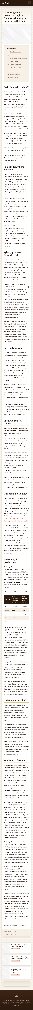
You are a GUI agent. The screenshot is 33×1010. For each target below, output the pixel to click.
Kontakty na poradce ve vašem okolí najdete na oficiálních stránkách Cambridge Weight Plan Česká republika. (16, 518)
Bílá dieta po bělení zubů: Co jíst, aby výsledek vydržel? (20, 945)
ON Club (6, 3)
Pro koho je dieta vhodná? (16, 64)
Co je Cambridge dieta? (15, 51)
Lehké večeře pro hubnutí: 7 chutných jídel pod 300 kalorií (20, 957)
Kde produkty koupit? (15, 67)
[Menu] (29, 2)
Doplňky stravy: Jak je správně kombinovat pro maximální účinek (19, 970)
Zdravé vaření (12, 934)
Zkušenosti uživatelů (15, 77)
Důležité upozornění (15, 74)
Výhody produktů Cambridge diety (18, 58)
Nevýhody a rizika (14, 61)
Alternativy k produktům (16, 71)
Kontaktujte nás (22, 925)
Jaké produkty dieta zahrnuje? (17, 55)
